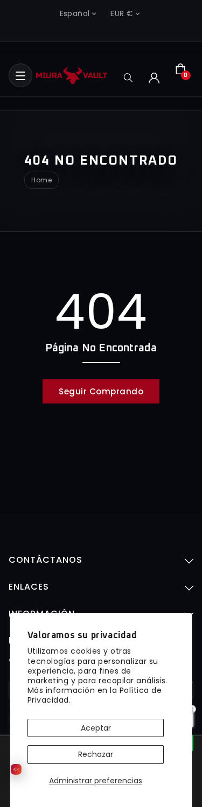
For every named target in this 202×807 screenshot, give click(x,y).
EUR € (121, 13)
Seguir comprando (101, 391)
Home (41, 180)
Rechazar (95, 754)
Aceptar (96, 728)
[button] (20, 75)
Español (75, 13)
